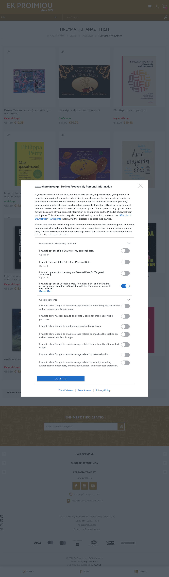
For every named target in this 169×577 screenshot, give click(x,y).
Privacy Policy (103, 390)
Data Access (84, 390)
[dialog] (84, 288)
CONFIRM (61, 378)
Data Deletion (66, 390)
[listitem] (84, 243)
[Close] (141, 187)
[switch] (125, 250)
